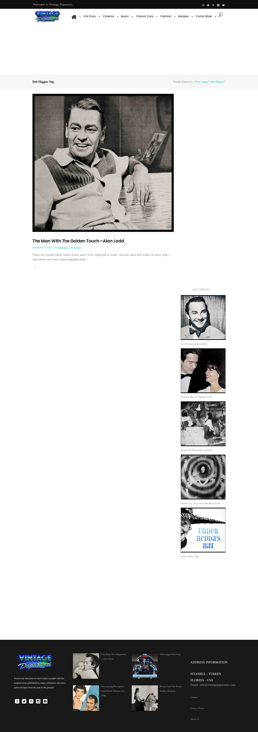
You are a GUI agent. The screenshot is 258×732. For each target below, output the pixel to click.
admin (77, 247)
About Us (194, 719)
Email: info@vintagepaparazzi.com (213, 685)
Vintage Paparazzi (183, 81)
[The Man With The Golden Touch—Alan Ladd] (103, 162)
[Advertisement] (129, 48)
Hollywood (62, 247)
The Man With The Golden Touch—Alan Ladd (78, 241)
